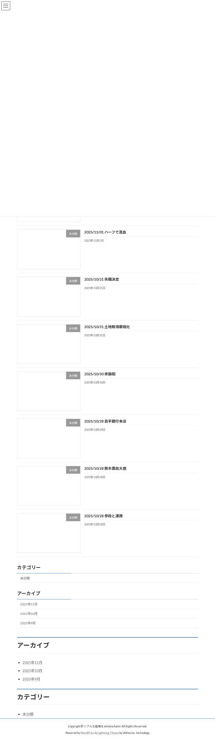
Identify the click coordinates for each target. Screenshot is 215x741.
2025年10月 (28, 614)
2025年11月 (28, 604)
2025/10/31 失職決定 (101, 279)
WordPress (87, 732)
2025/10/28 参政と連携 (103, 516)
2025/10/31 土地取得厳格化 (107, 326)
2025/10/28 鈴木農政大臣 (105, 468)
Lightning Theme (108, 732)
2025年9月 (28, 623)
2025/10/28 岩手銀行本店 (105, 421)
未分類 (25, 578)
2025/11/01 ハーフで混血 (105, 232)
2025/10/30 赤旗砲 (99, 374)
